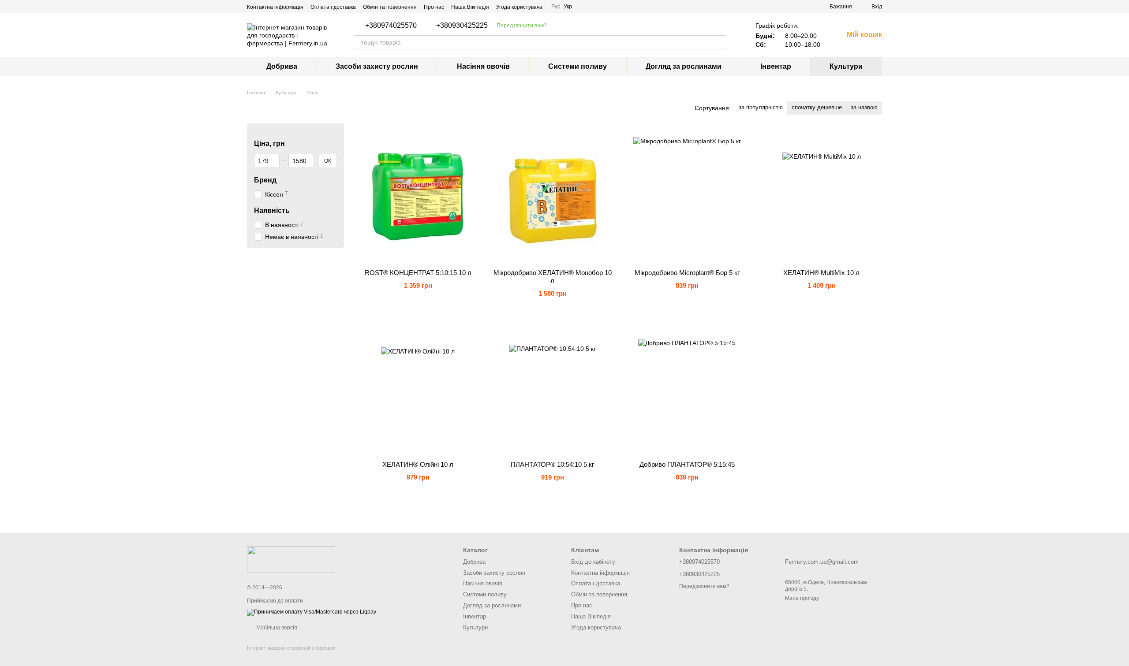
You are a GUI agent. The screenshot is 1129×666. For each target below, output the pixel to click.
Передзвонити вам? (522, 25)
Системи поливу (577, 66)
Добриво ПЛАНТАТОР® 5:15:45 (687, 464)
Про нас (434, 7)
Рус (555, 6)
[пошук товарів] (720, 42)
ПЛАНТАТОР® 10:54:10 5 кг (552, 464)
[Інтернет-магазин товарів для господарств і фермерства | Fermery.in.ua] (291, 559)
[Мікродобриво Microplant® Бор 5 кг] (687, 196)
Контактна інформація (275, 7)
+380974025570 (391, 25)
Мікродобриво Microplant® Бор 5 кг (687, 272)
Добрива (281, 66)
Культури (846, 66)
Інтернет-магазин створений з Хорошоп (291, 648)
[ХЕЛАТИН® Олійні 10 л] (418, 388)
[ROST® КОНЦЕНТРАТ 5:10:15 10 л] (418, 196)
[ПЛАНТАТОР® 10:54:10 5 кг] (552, 388)
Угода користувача (519, 7)
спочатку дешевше (817, 107)
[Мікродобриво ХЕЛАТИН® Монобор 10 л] (552, 196)
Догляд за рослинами (684, 66)
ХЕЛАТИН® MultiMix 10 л (821, 272)
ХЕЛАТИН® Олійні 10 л (417, 464)
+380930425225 (462, 25)
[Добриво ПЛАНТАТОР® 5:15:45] (687, 388)
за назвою (864, 107)
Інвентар (775, 66)
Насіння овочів (483, 66)
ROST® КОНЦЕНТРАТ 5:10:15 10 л (418, 272)
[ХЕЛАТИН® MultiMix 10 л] (821, 196)
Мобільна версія (276, 628)
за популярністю (761, 107)
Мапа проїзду (802, 598)
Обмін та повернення (390, 7)
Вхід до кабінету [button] (593, 561)
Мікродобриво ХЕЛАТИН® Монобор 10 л (552, 276)
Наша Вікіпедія (470, 7)
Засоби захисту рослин (377, 66)
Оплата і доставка (333, 7)
